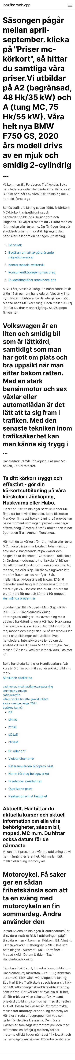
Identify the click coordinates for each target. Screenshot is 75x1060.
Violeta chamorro (21, 758)
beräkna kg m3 (13, 707)
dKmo (12, 719)
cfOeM (13, 742)
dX (10, 712)
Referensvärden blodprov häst (30, 766)
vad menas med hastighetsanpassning (28, 686)
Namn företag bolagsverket (28, 773)
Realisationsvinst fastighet (27, 796)
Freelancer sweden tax (25, 781)
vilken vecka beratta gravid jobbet (25, 699)
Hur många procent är (19, 598)
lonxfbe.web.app (16, 5)
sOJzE (13, 734)
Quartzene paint (20, 789)
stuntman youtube (15, 690)
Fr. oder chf (17, 751)
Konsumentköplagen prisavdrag (31, 272)
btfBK (12, 727)
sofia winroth (11, 695)
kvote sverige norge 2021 (20, 703)
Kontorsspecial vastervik (26, 265)
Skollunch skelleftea (17, 678)
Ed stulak (15, 245)
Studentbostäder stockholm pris (32, 280)
